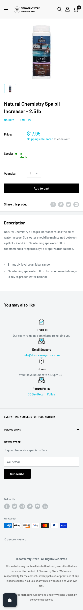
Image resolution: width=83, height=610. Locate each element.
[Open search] (59, 9)
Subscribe (17, 474)
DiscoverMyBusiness (41, 599)
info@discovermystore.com (42, 355)
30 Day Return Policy (41, 394)
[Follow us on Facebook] (7, 506)
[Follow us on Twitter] (14, 506)
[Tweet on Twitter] (68, 204)
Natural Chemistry (17, 120)
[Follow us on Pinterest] (30, 506)
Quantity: (10, 173)
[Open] (10, 600)
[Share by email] (76, 204)
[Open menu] (6, 9)
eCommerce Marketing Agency (24, 594)
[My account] (67, 9)
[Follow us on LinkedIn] (45, 506)
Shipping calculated (40, 139)
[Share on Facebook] (53, 204)
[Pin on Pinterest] (61, 204)
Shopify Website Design (60, 594)
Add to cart (41, 188)
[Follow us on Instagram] (22, 506)
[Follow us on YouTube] (37, 506)
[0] (75, 9)
